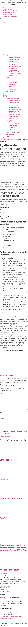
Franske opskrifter (14, 63)
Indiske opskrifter (14, 59)
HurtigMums (3, 23)
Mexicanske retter (14, 68)
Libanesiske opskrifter (15, 73)
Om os (5, 95)
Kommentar (3, 393)
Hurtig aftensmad (14, 81)
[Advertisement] (14, 38)
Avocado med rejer (9, 569)
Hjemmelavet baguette (11, 498)
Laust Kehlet (3, 597)
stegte (14, 203)
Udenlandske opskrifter (12, 56)
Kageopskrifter (13, 82)
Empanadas (6, 460)
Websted (2, 424)
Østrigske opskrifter (14, 72)
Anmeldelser (6, 93)
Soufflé (3, 518)
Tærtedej (4, 479)
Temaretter (9, 77)
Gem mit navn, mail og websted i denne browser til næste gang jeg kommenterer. (13, 432)
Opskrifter (6, 54)
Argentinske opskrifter (15, 64)
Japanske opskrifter (14, 75)
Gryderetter (12, 84)
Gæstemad (12, 79)
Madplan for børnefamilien (13, 89)
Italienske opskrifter (14, 57)
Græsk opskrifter (14, 61)
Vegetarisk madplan (11, 91)
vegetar (5, 316)
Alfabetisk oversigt (8, 7)
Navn (2, 412)
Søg (1, 18)
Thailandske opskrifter (15, 70)
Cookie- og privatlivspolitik (10, 11)
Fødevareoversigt (8, 9)
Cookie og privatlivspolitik (7, 618)
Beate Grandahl (4, 601)
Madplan (5, 88)
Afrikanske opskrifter (15, 66)
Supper (11, 86)
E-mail (2, 418)
